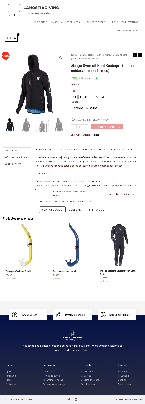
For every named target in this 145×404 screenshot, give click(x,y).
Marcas (81, 54)
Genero (75, 101)
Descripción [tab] (11, 150)
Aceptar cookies (52, 209)
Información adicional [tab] (16, 157)
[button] (60, 57)
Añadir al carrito (107, 126)
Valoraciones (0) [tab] (13, 163)
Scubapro (91, 54)
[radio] (74, 97)
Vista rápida (25, 264)
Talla (74, 90)
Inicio (73, 54)
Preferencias (95, 209)
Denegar (75, 209)
